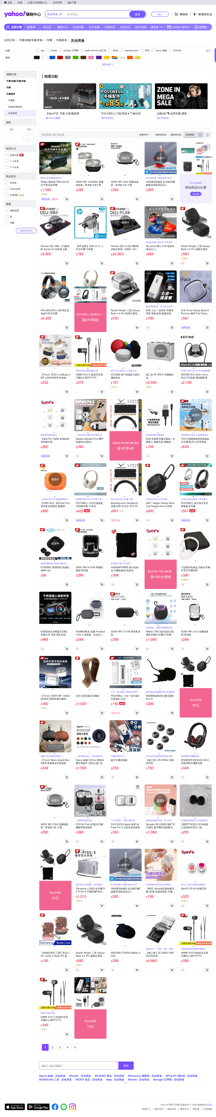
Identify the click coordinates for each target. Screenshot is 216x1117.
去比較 (195, 194)
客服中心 (146, 1108)
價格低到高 (160, 134)
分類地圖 (207, 1108)
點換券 (31, 27)
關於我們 (159, 1108)
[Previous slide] (41, 158)
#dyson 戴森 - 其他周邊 (52, 1075)
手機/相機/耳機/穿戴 (16, 81)
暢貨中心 (62, 27)
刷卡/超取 (141, 27)
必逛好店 (125, 27)
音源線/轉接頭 (15, 106)
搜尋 (126, 1065)
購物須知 (171, 1108)
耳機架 (11, 100)
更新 (209, 1104)
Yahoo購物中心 (22, 14)
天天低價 (94, 27)
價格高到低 (175, 134)
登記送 (47, 27)
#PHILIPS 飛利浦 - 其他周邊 (181, 1075)
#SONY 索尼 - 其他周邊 (89, 1079)
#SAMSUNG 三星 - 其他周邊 (55, 1079)
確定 (28, 137)
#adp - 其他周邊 (115, 1079)
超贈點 (203, 27)
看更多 (155, 27)
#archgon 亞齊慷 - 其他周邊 (168, 1079)
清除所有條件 (26, 230)
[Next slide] (69, 158)
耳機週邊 (10, 93)
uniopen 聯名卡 (181, 27)
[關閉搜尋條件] (61, 14)
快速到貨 (78, 27)
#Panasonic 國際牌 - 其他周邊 (145, 1075)
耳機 (8, 87)
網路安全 (184, 1108)
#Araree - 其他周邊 (138, 1079)
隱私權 (196, 1108)
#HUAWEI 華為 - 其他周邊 (109, 1075)
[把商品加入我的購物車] (67, 199)
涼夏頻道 (109, 27)
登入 (160, 14)
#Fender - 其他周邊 (80, 1075)
